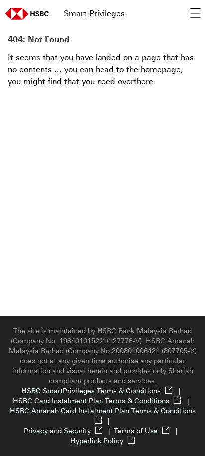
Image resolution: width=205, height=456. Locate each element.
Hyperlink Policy (96, 441)
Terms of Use (147, 431)
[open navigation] (195, 14)
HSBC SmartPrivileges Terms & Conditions (102, 391)
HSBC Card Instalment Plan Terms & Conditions (103, 401)
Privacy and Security (69, 431)
